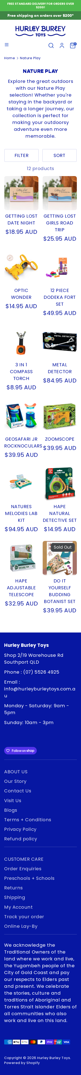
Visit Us (12, 800)
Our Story (15, 781)
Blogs (10, 810)
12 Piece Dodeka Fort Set (60, 297)
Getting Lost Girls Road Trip (60, 223)
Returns (13, 888)
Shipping (14, 897)
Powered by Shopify (22, 1062)
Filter (21, 155)
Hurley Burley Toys (53, 1057)
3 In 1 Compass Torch (21, 372)
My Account (18, 907)
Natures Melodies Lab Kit (21, 513)
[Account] (62, 45)
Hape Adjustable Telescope (21, 588)
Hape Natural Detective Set (60, 513)
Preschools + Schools (29, 878)
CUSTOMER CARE (23, 859)
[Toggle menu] (6, 45)
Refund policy (20, 839)
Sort (59, 155)
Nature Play (30, 58)
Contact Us (17, 791)
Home (9, 58)
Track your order (24, 916)
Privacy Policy (20, 829)
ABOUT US (15, 772)
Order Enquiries (22, 868)
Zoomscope (60, 439)
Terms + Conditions (27, 819)
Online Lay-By (20, 926)
